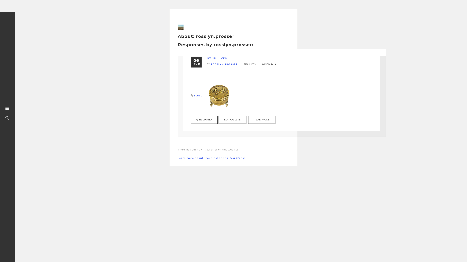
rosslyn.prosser (224, 64)
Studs (198, 95)
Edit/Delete (232, 119)
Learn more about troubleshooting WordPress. (212, 157)
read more (262, 119)
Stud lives (217, 58)
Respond (205, 119)
